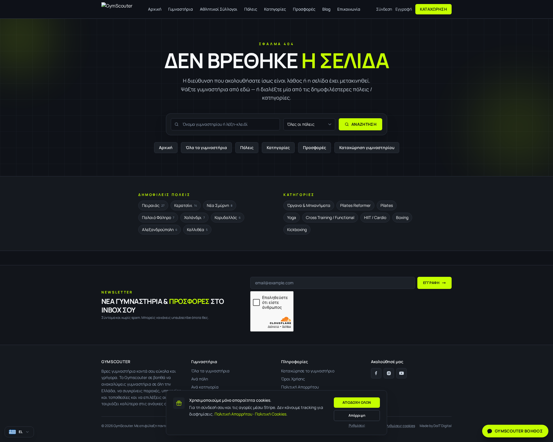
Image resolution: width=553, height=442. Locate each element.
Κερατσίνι (185, 205)
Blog (326, 9)
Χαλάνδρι (194, 217)
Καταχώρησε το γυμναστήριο (307, 371)
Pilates (386, 205)
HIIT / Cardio (375, 217)
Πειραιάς (153, 205)
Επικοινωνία (348, 9)
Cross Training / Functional (330, 217)
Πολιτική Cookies (270, 414)
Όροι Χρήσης (293, 379)
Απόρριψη (357, 415)
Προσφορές (304, 9)
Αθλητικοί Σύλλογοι (218, 9)
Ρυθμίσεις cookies (400, 426)
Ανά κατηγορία (205, 387)
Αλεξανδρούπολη (159, 229)
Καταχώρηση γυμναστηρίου (366, 147)
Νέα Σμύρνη (219, 205)
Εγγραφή (403, 9)
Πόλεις (250, 9)
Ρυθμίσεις (357, 425)
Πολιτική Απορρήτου (233, 414)
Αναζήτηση (363, 124)
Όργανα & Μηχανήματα (308, 205)
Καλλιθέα (197, 229)
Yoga (291, 217)
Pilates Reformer (355, 205)
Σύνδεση (384, 9)
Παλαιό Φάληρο (158, 217)
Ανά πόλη (199, 379)
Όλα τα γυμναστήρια (206, 147)
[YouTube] (401, 373)
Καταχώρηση (433, 9)
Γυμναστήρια (180, 9)
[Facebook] (376, 373)
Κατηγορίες (275, 9)
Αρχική (154, 9)
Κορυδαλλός (227, 217)
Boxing (402, 217)
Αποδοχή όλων (356, 402)
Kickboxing (297, 229)
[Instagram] (389, 373)
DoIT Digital (442, 425)
